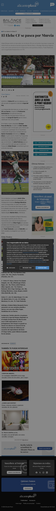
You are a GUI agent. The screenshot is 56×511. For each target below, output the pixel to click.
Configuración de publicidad (35, 260)
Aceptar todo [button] (42, 267)
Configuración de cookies (35, 262)
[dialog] (28, 255)
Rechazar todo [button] (27, 267)
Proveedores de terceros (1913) (30, 252)
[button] (11, 268)
